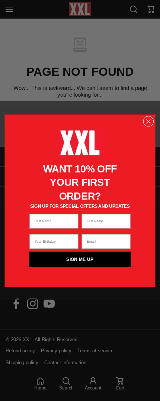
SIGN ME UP (79, 259)
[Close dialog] (148, 121)
